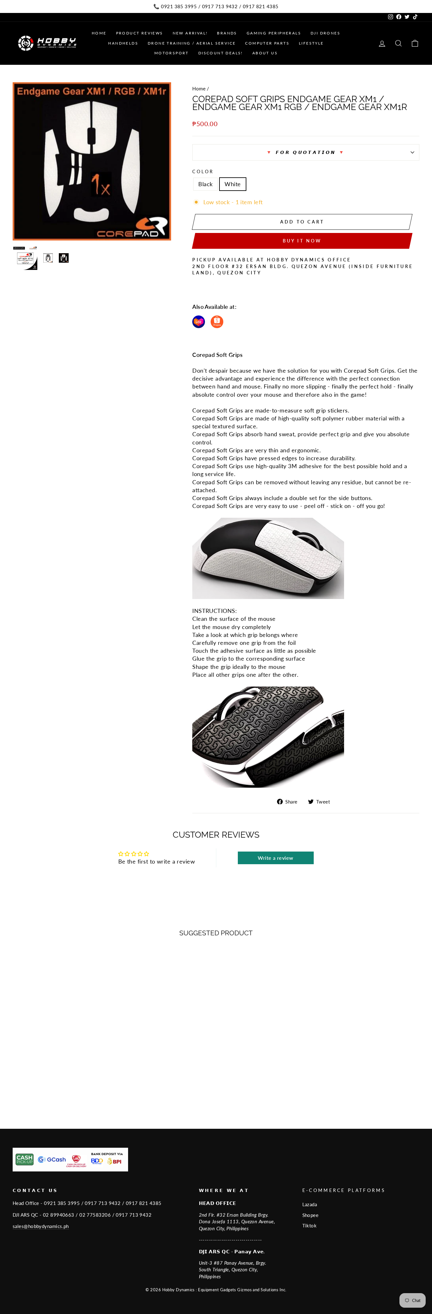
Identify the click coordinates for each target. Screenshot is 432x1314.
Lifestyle (311, 43)
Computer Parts (267, 43)
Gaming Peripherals (274, 33)
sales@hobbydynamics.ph (41, 1226)
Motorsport (171, 53)
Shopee (310, 1215)
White (233, 183)
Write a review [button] (275, 858)
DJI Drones (325, 33)
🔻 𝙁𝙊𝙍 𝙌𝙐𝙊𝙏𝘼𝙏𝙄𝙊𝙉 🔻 (305, 152)
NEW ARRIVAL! (190, 33)
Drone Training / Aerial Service (192, 43)
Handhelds (123, 43)
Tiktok (309, 1225)
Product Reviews (139, 33)
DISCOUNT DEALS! (220, 53)
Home (99, 33)
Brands (227, 33)
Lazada (309, 1204)
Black (205, 183)
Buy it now (302, 240)
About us (265, 53)
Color (203, 171)
